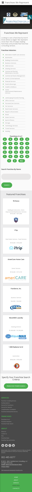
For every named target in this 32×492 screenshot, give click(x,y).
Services (16, 483)
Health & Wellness (10, 87)
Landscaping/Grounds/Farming (14, 98)
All (21, 161)
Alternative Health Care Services (15, 55)
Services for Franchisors (7, 405)
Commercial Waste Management (15, 76)
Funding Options (5, 403)
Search (6, 185)
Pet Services (9, 106)
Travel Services (10, 128)
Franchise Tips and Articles (8, 440)
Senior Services (9, 117)
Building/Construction (11, 60)
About (16, 480)
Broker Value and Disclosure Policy (11, 464)
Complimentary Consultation (8, 409)
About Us (3, 431)
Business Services (10, 63)
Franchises (16, 485)
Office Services (9, 100)
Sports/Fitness (9, 120)
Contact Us (4, 433)
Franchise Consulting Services (8, 401)
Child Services (9, 66)
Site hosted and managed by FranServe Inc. (12, 470)
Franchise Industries (6, 421)
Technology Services (11, 126)
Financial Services (10, 81)
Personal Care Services (12, 103)
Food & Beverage (10, 84)
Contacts (16, 488)
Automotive (8, 57)
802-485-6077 (8, 457)
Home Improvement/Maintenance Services (13, 91)
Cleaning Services (10, 68)
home (16, 477)
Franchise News (5, 438)
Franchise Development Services (9, 411)
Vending (7, 131)
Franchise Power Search (16, 386)
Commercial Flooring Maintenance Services (11, 72)
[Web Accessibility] (30, 17)
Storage (7, 123)
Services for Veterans (6, 407)
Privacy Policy (5, 466)
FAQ (2, 436)
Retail (7, 114)
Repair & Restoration (11, 112)
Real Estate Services (11, 109)
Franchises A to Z (5, 419)
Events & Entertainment (12, 78)
